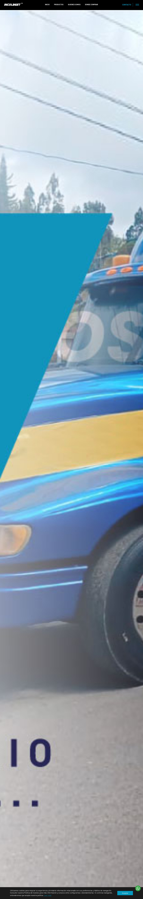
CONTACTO (126, 4)
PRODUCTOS (58, 4)
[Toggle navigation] (137, 5)
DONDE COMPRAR (91, 4)
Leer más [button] (47, 895)
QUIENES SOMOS (74, 4)
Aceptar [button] (125, 893)
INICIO (47, 4)
